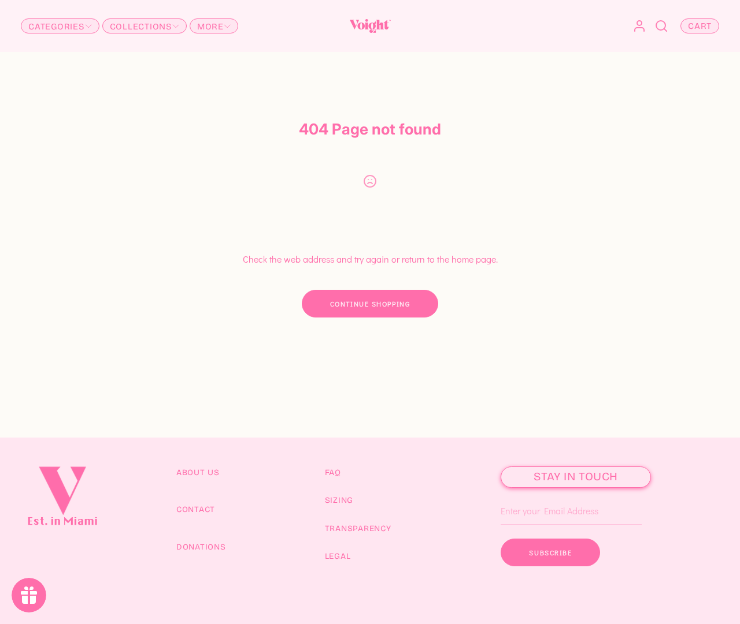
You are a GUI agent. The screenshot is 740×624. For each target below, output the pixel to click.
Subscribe (550, 552)
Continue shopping (370, 303)
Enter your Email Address (545, 493)
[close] (661, 26)
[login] (639, 26)
